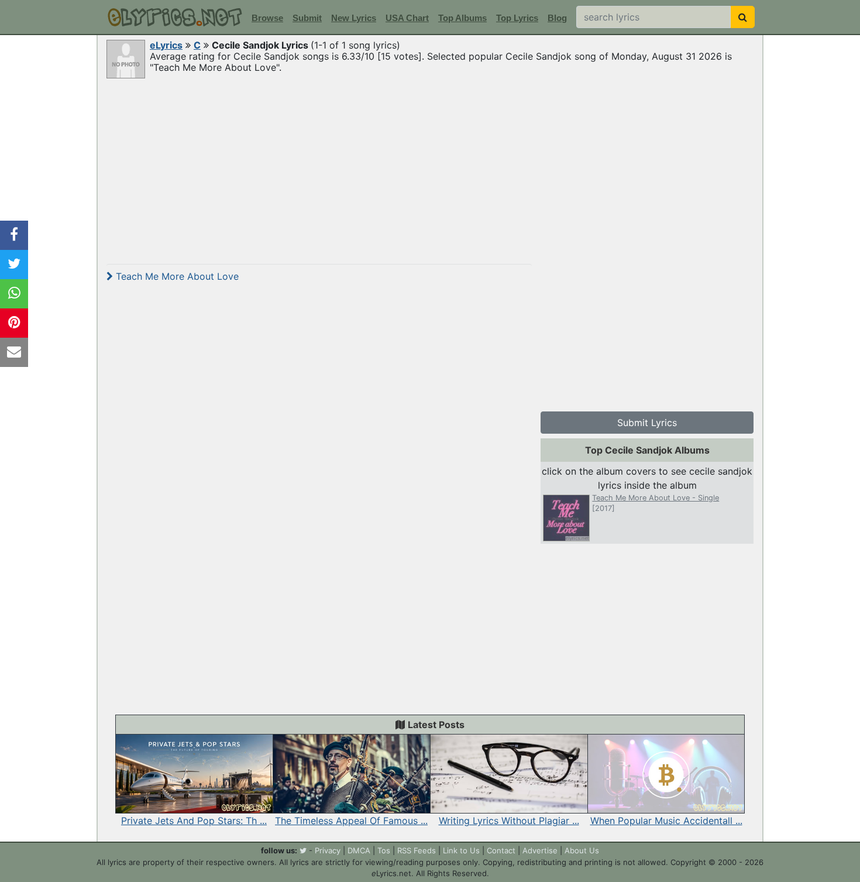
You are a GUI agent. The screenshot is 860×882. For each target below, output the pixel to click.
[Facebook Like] (14, 235)
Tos (383, 850)
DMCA (359, 850)
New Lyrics (353, 18)
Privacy (327, 850)
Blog (557, 18)
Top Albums (462, 18)
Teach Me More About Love (176, 276)
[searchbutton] (743, 17)
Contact (501, 850)
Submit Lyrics (647, 422)
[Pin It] (14, 323)
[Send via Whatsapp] (14, 293)
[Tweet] (14, 264)
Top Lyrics (517, 18)
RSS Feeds (416, 850)
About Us (582, 850)
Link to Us (461, 850)
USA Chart (407, 18)
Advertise (540, 850)
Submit (307, 18)
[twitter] (303, 850)
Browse (267, 18)
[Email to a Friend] (14, 352)
